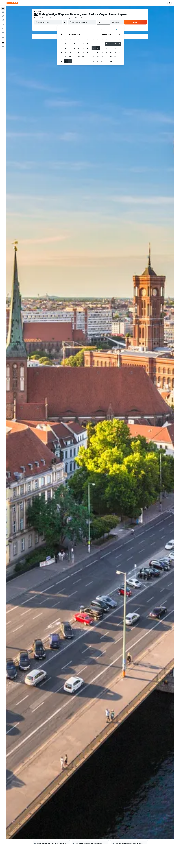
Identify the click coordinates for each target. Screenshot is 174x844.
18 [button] (78, 52)
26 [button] (83, 57)
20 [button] (87, 52)
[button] (3, 3)
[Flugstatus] (3, 29)
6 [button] (87, 44)
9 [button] (70, 48)
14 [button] (61, 52)
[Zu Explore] (3, 25)
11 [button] (78, 48)
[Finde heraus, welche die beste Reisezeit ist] (3, 32)
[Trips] (3, 38)
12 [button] (83, 48)
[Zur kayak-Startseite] (12, 3)
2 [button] (70, 44)
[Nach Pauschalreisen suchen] (3, 20)
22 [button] (66, 57)
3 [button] (74, 44)
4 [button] (78, 44)
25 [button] (79, 57)
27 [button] (87, 57)
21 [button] (61, 57)
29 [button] (66, 61)
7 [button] (61, 48)
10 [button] (74, 48)
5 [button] (83, 44)
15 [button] (65, 52)
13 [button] (87, 48)
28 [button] (61, 61)
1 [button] (65, 44)
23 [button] (70, 57)
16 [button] (70, 52)
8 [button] (65, 48)
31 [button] (115, 61)
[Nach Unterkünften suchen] (3, 12)
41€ (36, 14)
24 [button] (74, 57)
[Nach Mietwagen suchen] (3, 16)
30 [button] (70, 61)
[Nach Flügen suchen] (3, 8)
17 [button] (74, 52)
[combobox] (40, 18)
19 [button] (83, 52)
